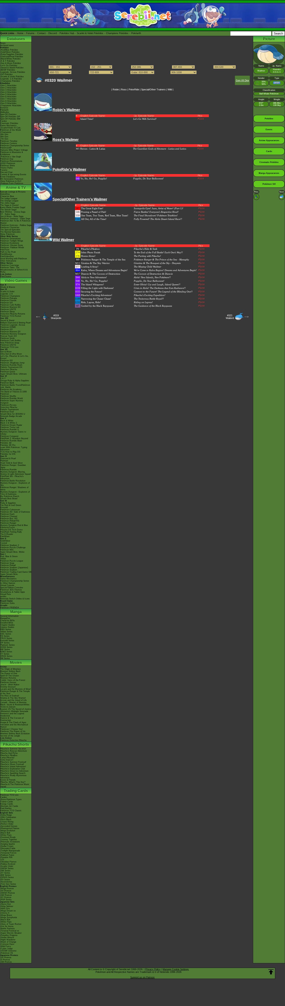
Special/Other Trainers (153, 89)
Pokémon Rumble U (9, 429)
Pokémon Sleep (7, 311)
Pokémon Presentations (11, 161)
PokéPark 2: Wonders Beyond (14, 438)
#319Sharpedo (56, 316)
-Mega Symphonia (8, 917)
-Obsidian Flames (8, 862)
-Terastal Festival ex (9, 931)
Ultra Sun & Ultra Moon (11, 354)
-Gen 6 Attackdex (8, 96)
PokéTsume (5, 276)
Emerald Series (7, 640)
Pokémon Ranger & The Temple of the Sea (103, 259)
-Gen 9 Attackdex (8, 103)
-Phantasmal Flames (9, 828)
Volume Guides (7, 627)
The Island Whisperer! (92, 284)
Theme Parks (6, 168)
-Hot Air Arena (6, 926)
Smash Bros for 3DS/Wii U (12, 414)
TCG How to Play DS (10, 452)
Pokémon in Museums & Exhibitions (11, 153)
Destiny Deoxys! (8, 687)
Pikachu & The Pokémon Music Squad (14, 785)
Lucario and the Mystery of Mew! (15, 689)
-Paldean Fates (7, 855)
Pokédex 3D (6, 443)
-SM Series (5, 871)
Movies (16, 662)
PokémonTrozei (7, 527)
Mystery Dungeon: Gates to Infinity (13, 433)
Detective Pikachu (8, 369)
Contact (41, 33)
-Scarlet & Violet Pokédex (12, 76)
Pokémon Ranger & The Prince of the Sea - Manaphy (161, 259)
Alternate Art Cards (9, 806)
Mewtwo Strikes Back (10, 671)
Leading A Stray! (89, 266)
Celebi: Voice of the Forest (12, 680)
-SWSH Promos (7, 893)
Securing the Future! (91, 291)
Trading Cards (16, 791)
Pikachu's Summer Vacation (13, 749)
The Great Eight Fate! (92, 208)
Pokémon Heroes (8, 682)
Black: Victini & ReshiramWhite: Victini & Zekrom (15, 706)
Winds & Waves (7, 287)
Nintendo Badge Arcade (11, 416)
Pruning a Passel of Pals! (93, 212)
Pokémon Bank (7, 383)
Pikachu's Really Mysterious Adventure (13, 776)
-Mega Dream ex (8, 911)
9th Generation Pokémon (11, 179)
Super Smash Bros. (9, 574)
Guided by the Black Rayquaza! (97, 305)
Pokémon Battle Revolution (12, 481)
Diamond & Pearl (8, 458)
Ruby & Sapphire (8, 503)
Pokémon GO (6, 303)
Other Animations (8, 261)
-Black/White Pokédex (10, 59)
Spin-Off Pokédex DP (10, 117)
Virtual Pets (5, 594)
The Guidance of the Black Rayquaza (153, 305)
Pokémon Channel (8, 516)
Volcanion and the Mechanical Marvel (14, 726)
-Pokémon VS (6, 953)
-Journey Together (8, 839)
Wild (170, 89)
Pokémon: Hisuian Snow (11, 245)
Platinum (4, 461)
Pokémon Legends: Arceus (12, 325)
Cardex (3, 121)
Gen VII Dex (242, 80)
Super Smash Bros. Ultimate (13, 374)
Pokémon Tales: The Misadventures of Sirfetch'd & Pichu (14, 269)
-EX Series (5, 879)
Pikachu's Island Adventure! (13, 766)
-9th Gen (4, 134)
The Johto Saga (7, 203)
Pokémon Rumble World (11, 398)
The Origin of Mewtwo (10, 669)
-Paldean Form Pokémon (11, 183)
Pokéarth (136, 33)
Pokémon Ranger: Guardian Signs (13, 466)
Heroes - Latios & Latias (92, 148)
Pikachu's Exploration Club (12, 769)
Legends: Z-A (6, 294)
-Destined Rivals (8, 837)
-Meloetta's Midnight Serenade (14, 711)
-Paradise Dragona (8, 935)
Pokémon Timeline (8, 141)
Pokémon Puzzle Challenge (13, 547)
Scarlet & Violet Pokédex (90, 33)
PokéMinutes (6, 254)
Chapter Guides (7, 625)
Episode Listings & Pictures (13, 192)
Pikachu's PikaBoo (8, 755)
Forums (30, 33)
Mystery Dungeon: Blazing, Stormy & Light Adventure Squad (15, 473)
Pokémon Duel (7, 412)
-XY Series (5, 873)
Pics (201, 119)
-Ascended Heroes (8, 826)
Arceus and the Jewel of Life (13, 700)
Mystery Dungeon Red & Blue (14, 525)
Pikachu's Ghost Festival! (12, 764)
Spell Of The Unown (9, 676)
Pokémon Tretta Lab (9, 427)
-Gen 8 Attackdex (8, 101)
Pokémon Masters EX (10, 307)
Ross (124, 89)
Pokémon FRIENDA (9, 607)
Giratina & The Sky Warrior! (13, 698)
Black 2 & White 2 (8, 423)
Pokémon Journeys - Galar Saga (15, 218)
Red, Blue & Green (9, 556)
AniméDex (5, 194)
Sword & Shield (7, 320)
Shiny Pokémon (7, 234)
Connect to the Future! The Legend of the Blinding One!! (163, 291)
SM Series (5, 658)
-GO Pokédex (6, 74)
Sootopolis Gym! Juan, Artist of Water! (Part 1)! (158, 208)
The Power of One (8, 673)
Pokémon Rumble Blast (11, 441)
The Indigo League (8, 198)
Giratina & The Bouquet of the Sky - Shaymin (157, 263)
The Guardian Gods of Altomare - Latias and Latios (159, 148)
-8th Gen (4, 137)
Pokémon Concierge (9, 265)
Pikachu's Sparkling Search (12, 773)
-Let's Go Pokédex (8, 65)
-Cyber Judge (6, 948)
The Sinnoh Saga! (8, 210)
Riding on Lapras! (143, 302)
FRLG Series (6, 638)
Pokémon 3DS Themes (11, 590)
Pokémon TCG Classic (11, 810)
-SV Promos (5, 891)
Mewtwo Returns (8, 678)
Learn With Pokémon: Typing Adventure (13, 448)
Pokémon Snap (7, 563)
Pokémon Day (6, 159)
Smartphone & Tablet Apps (12, 592)
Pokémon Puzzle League (11, 561)
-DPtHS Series (7, 877)
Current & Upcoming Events (13, 174)
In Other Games (7, 583)
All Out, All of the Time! (93, 219)
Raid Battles (6, 808)
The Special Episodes (10, 230)
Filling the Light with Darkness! (97, 288)
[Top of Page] (271, 972)
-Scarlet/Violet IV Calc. (10, 128)
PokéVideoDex (7, 256)
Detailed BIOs (6, 623)
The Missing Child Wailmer (147, 266)
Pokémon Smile (7, 338)
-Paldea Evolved (7, 864)
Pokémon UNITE (8, 309)
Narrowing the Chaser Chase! (96, 298)
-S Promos (5, 960)
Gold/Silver (5, 541)
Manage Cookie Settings (176, 969)
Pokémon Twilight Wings (11, 241)
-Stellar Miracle (7, 937)
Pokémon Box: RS (8, 518)
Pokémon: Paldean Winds (12, 247)
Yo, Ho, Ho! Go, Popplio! (93, 178)
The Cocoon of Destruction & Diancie (153, 273)
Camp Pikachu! (7, 758)
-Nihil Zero (5, 908)
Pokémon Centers (8, 143)
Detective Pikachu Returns (12, 314)
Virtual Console (7, 585)
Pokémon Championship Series (14, 145)
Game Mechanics (8, 125)
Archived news (7, 45)
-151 (2, 859)
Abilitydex (4, 112)
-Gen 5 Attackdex (8, 94)
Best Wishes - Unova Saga (12, 212)
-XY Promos (5, 897)
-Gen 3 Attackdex (8, 90)
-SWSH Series (7, 868)
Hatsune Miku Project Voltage (14, 150)
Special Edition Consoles (11, 587)
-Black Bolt (5, 833)
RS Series (5, 636)
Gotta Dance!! (6, 760)
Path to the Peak (8, 252)
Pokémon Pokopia (8, 298)
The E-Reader (6, 534)
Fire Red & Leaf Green (10, 505)
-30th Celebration (8, 817)
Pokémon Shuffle (8, 396)
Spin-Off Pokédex (8, 114)
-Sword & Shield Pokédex (12, 68)
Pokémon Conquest (9, 436)
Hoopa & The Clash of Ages (13, 722)
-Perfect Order (6, 824)
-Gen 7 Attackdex (8, 99)
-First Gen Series (8, 884)
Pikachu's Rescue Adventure (13, 751)
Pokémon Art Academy (11, 389)
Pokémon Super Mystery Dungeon (11, 402)
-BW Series (5, 875)
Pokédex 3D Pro (7, 445)
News (3, 43)
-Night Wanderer (7, 940)
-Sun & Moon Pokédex (10, 63)
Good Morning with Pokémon (13, 259)
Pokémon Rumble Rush (11, 365)
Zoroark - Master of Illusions (13, 702)
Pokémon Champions (10, 296)
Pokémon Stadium (8, 570)
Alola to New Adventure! (94, 277)
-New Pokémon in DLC (11, 181)
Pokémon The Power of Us (12, 731)
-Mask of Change (8, 942)
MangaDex (5, 618)
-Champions (5, 132)
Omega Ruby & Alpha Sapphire (14, 380)
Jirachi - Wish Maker (9, 685)
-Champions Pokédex (10, 81)
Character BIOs (7, 620)
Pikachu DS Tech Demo (11, 530)
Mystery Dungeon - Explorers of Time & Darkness (15, 493)
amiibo (3, 596)
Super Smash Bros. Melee (12, 552)
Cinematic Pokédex (9, 123)
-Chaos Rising (6, 822)
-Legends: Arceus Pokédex (12, 72)
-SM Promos (6, 895)
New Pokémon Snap (9, 343)
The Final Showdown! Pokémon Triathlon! (156, 215)
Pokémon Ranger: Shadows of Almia (14, 488)
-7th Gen (4, 139)
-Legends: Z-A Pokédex (11, 79)
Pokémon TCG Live (9, 347)
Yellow (3, 559)
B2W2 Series (6, 652)
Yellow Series (6, 632)
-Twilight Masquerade (10, 851)
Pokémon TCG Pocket (10, 316)
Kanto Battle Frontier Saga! (12, 207)
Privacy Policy (153, 969)
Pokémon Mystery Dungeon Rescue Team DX (13, 335)
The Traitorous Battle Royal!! (149, 298)
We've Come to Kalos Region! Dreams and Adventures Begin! (165, 270)
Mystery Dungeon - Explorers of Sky (15, 484)
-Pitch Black (5, 819)
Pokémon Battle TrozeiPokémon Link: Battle (15, 386)
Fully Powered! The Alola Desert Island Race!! (158, 219)
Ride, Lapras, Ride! (91, 302)
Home (20, 33)
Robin (116, 89)
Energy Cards (6, 804)
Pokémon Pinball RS (9, 521)
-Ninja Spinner (6, 906)
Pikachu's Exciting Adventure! (96, 295)
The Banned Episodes (10, 232)
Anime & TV (16, 187)
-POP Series (6, 900)
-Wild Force (5, 946)
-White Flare (6, 835)
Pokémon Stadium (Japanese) (14, 567)
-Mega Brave (6, 915)
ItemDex (4, 108)
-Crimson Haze (7, 944)
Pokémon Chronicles (9, 227)
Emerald (4, 507)
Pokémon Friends (8, 300)
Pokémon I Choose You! (11, 729)
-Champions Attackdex (10, 105)
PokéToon (4, 250)
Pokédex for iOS (7, 454)
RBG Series (5, 629)
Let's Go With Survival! (145, 119)
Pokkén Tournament (9, 409)
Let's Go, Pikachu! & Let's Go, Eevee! (14, 357)
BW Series (5, 649)
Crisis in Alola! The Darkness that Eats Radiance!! (160, 288)
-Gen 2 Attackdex (8, 88)
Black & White (6, 421)
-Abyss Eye (5, 904)
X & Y (3, 378)
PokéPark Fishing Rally (11, 532)
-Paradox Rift (6, 857)
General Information (9, 616)
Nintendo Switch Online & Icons (15, 599)
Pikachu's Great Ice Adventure (14, 771)
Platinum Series (7, 645)
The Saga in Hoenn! (9, 205)
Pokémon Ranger (8, 523)
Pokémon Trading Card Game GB (15, 572)
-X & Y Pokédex (7, 61)
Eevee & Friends (8, 780)
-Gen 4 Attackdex (8, 92)
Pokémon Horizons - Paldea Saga (15, 225)
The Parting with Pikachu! (147, 256)
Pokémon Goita (7, 603)
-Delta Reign (6, 815)
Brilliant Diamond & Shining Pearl (15, 323)
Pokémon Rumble (8, 470)
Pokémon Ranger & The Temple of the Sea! (15, 692)
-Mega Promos (7, 888)
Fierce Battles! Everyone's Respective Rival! (156, 212)
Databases (16, 39)
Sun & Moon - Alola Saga (11, 216)
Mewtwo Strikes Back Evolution (15, 733)
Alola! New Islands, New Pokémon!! (152, 277)
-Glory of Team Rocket (10, 924)
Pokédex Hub (66, 33)
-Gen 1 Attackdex (8, 85)
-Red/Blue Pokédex (9, 50)
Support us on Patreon (142, 977)
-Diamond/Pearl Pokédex (11, 56)
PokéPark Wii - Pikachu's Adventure (12, 477)
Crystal (3, 543)
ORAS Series (6, 656)
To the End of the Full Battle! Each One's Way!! (158, 252)
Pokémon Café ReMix (10, 305)
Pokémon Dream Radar (11, 425)
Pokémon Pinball (8, 565)
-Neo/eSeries (6, 882)
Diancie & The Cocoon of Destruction (12, 719)
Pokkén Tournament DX (11, 367)
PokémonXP (6, 148)
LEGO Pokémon (7, 163)
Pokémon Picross (8, 405)
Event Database (7, 177)
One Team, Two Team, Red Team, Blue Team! (104, 215)
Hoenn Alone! (88, 256)
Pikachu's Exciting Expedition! (149, 295)
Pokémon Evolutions (9, 243)
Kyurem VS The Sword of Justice (15, 709)
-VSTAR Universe (8, 951)
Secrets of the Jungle (10, 736)
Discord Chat (6, 172)
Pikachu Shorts (16, 744)
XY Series (4, 654)
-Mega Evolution (7, 831)
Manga (16, 612)
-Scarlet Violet (6, 866)
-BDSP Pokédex (7, 70)
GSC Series (5, 634)
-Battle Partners (7, 928)
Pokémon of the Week (10, 130)
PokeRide (134, 89)
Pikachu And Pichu (9, 753)
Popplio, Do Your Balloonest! (148, 178)
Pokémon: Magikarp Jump (12, 363)
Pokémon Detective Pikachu (13, 740)
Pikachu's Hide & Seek (145, 248)
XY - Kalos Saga (7, 214)
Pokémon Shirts (7, 165)
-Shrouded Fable (7, 848)
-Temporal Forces (8, 853)
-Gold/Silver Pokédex (10, 52)
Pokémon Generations (10, 238)
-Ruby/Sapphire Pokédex (11, 54)
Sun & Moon (6, 352)
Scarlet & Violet (7, 291)
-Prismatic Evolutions (10, 842)
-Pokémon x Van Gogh (10, 157)
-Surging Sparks (7, 844)
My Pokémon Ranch (9, 496)
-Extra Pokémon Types (11, 799)
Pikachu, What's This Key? (12, 782)
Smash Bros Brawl (8, 498)
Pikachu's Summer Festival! (13, 762)
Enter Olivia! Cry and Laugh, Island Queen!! (157, 284)
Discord (52, 33)
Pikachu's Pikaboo (90, 248)
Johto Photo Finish (90, 252)
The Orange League (9, 201)
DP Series (5, 643)
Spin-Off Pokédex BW (10, 119)
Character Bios (7, 196)
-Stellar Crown (6, 846)
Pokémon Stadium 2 (9, 545)
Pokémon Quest (7, 372)
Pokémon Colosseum (10, 510)
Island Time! (87, 119)
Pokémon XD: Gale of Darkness (15, 512)
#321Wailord (230, 316)
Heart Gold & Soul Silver (11, 463)
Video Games (16, 280)
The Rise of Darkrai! (9, 696)
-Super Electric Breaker (11, 933)
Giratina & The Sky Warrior (95, 263)
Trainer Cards (6, 802)
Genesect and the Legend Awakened (12, 714)
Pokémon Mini (6, 550)
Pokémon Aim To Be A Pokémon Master (15, 222)
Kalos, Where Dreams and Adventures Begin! (104, 270)
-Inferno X (4, 913)
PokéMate (5, 536)
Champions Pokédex (117, 33)
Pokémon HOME (8, 327)
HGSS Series (6, 647)
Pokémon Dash (7, 514)
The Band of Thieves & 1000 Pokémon (13, 393)
